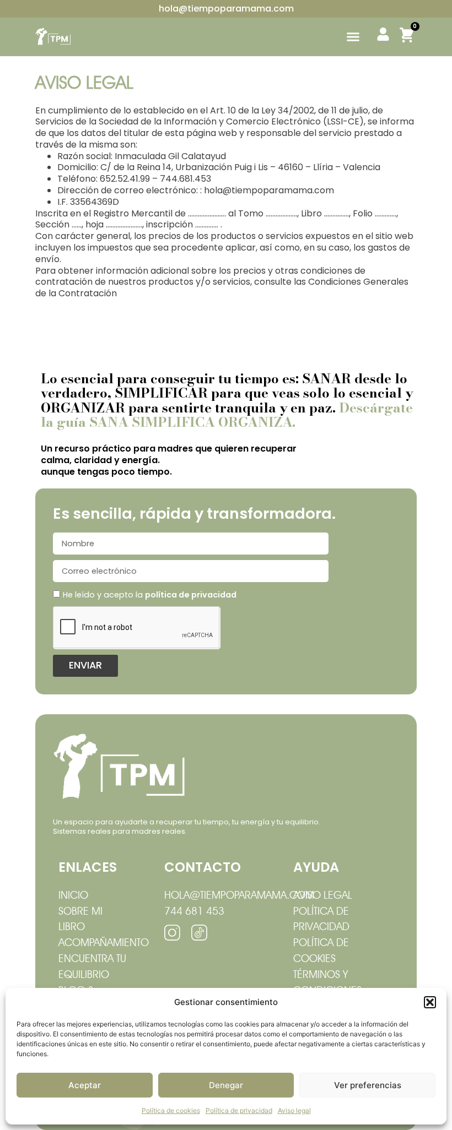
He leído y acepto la (149, 594)
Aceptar (84, 1085)
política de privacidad (190, 594)
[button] (429, 1002)
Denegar (226, 1085)
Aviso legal (294, 1110)
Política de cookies (171, 1110)
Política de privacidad (239, 1110)
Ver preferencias (367, 1085)
